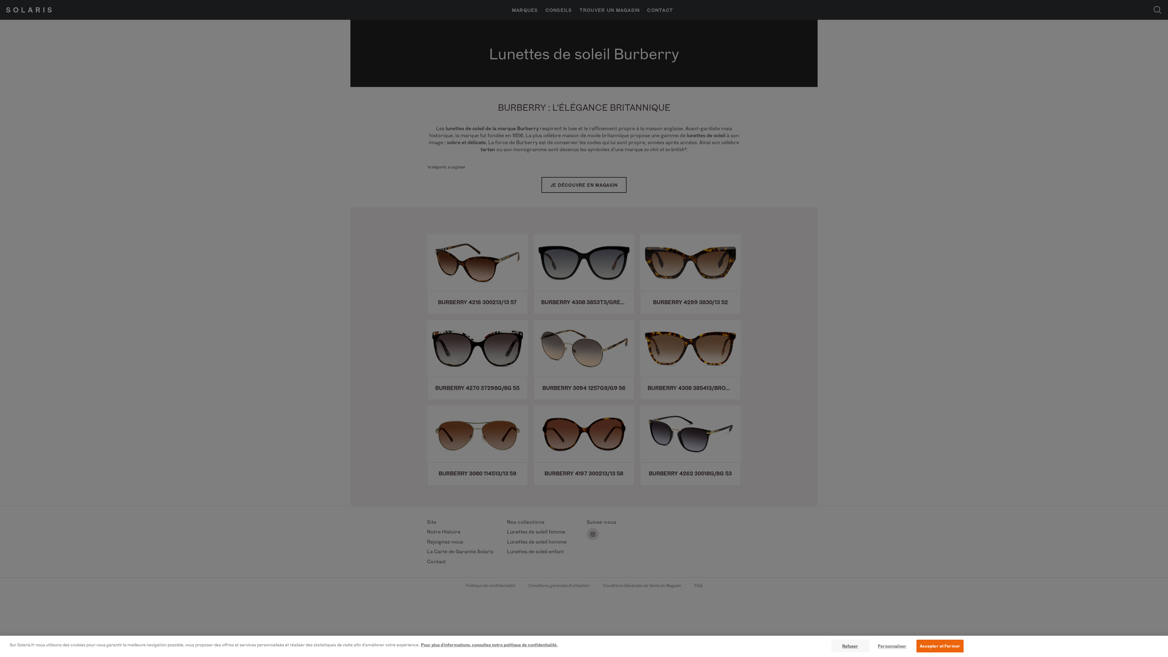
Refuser (850, 646)
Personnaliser (892, 646)
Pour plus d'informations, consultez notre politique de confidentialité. (489, 645)
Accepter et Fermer (940, 646)
